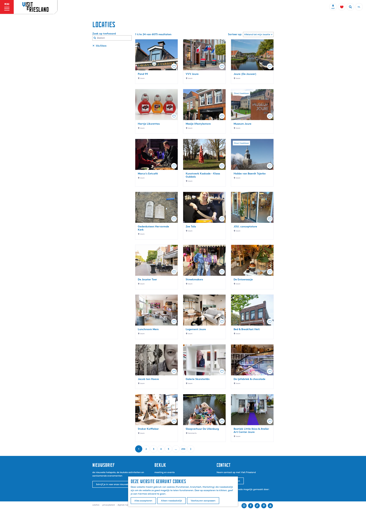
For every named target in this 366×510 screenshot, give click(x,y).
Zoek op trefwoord (104, 33)
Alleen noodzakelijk (171, 500)
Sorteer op (235, 34)
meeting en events (164, 472)
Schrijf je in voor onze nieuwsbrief (114, 484)
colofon (96, 505)
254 (183, 449)
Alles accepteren (143, 500)
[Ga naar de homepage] (35, 7)
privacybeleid (108, 505)
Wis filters (101, 45)
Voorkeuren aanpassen (203, 500)
